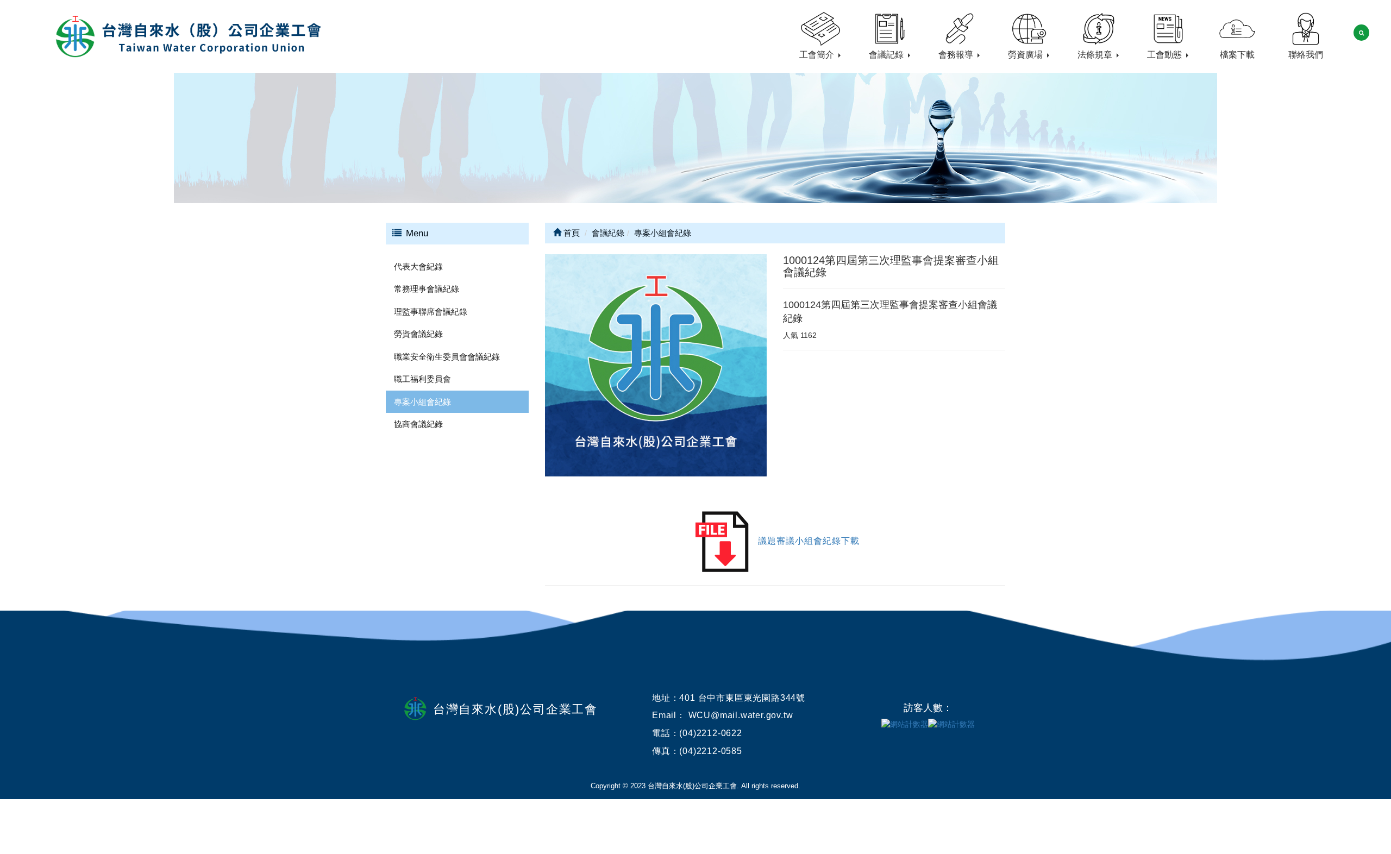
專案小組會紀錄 (422, 401)
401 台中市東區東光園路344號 (742, 697)
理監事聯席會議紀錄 (430, 311)
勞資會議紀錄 (418, 333)
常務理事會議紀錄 (426, 288)
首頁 (570, 232)
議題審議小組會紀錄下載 (809, 540)
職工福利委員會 (422, 379)
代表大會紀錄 (418, 266)
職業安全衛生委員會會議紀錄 (447, 356)
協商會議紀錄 (418, 424)
